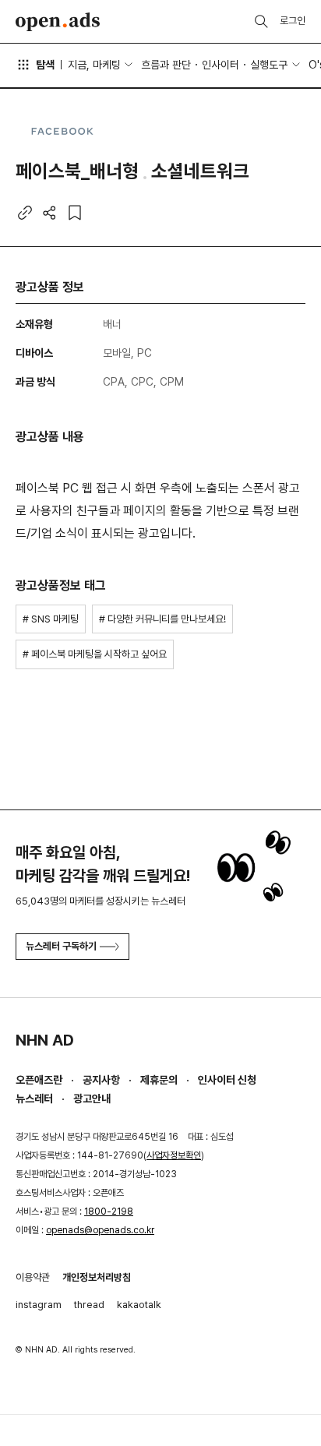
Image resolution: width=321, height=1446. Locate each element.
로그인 (292, 20)
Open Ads (58, 21)
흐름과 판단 (166, 64)
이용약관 (33, 1277)
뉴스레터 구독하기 (61, 946)
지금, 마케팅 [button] (94, 64)
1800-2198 (108, 1211)
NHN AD (45, 1040)
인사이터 (220, 64)
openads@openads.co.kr (100, 1230)
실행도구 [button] (268, 64)
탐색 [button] (45, 64)
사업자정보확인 (173, 1155)
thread (89, 1304)
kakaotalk (139, 1304)
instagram (39, 1304)
